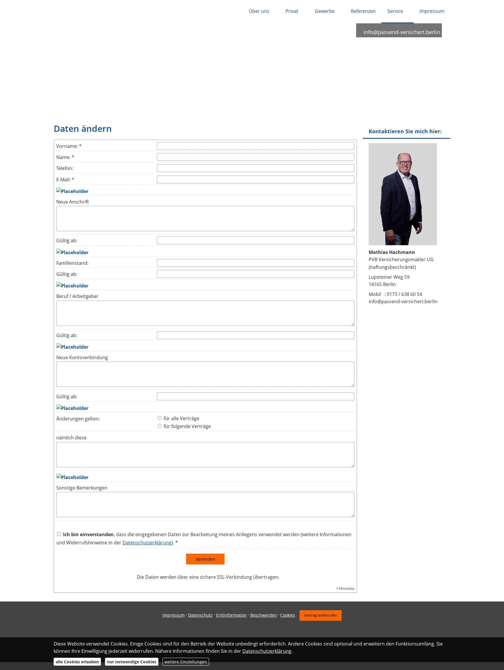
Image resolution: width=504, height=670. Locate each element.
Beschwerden (263, 615)
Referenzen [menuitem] (363, 11)
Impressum (173, 615)
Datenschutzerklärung (266, 651)
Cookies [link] (287, 615)
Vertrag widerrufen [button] (320, 615)
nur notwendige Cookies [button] (131, 661)
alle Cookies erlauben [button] (77, 661)
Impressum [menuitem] (431, 11)
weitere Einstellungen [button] (185, 661)
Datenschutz (200, 615)
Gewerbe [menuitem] (325, 11)
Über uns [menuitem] (259, 11)
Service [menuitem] (395, 11)
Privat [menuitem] (292, 11)
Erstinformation (231, 615)
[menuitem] (235, 11)
